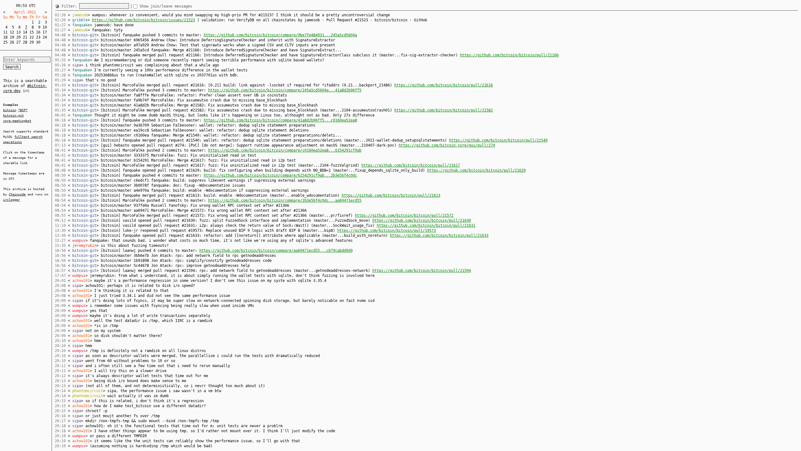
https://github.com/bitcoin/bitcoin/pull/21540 (498, 140)
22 (31, 37)
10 (45, 27)
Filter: (70, 6)
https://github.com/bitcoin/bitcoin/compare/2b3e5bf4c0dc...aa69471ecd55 (284, 200)
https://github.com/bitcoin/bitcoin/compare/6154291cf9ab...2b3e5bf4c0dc (280, 175)
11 (5, 32)
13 (18, 32)
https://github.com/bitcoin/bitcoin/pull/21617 (410, 165)
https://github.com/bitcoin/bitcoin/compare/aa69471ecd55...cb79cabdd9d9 (276, 250)
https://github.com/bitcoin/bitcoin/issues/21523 (143, 20)
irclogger (11, 199)
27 (18, 42)
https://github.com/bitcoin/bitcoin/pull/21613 (391, 195)
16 (38, 32)
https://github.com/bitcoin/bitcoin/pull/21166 (509, 55)
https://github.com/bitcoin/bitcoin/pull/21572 (404, 215)
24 (45, 37)
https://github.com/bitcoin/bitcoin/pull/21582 (443, 110)
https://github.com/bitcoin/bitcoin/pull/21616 (443, 85)
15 (31, 32)
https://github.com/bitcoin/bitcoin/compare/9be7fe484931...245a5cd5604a (280, 35)
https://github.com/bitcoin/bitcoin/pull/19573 (386, 230)
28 (25, 42)
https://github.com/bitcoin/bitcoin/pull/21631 (426, 225)
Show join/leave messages (166, 6)
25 (5, 42)
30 (38, 42)
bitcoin (9, 110)
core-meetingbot (17, 120)
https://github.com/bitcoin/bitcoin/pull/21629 (476, 170)
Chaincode (17, 194)
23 (38, 37)
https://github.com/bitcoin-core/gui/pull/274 (447, 145)
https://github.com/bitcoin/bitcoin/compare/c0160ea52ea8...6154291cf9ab (284, 150)
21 (25, 37)
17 (45, 32)
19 (12, 37)
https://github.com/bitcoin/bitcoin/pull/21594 (421, 270)
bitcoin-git (13, 115)
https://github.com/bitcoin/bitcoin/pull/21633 (439, 235)
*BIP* (23, 110)
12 (12, 32)
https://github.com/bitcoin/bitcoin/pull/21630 (421, 220)
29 (31, 42)
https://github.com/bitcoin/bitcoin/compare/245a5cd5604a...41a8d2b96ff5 (284, 90)
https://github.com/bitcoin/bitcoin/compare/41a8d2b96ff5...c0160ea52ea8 (280, 120)
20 (18, 37)
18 (5, 37)
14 (25, 32)
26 (12, 42)
